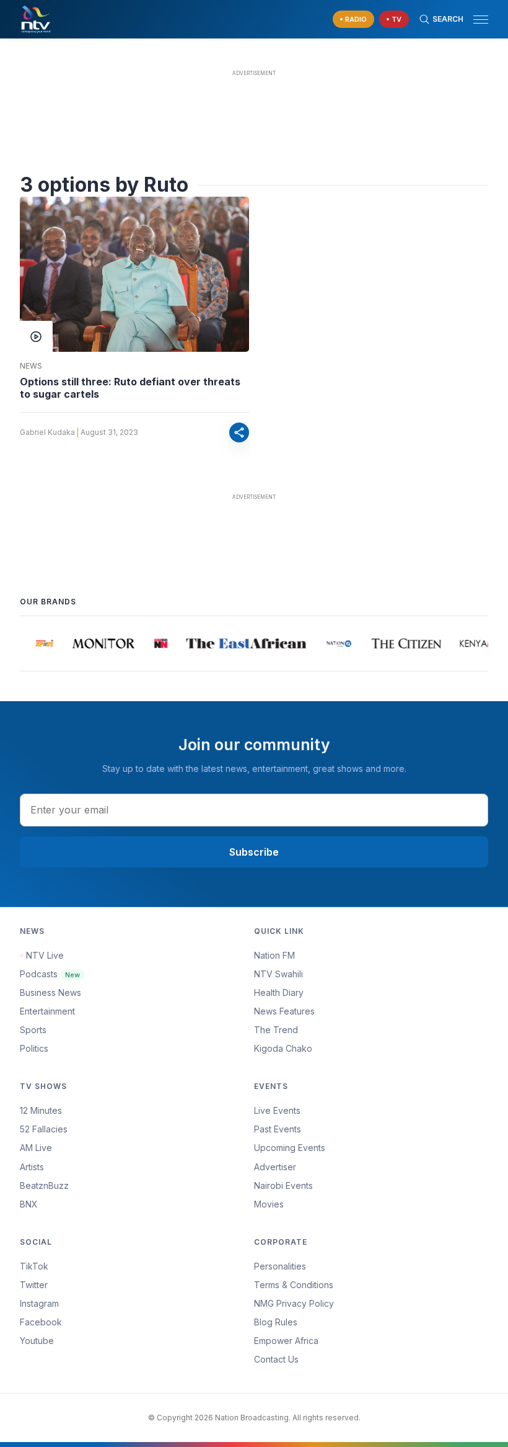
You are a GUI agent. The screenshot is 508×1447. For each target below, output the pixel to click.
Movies (269, 1204)
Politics (34, 1048)
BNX (29, 1204)
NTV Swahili (278, 974)
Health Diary (279, 992)
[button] (475, 19)
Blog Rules (275, 1322)
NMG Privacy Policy (294, 1303)
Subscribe (254, 852)
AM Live (36, 1147)
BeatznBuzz (44, 1185)
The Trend (276, 1029)
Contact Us (276, 1359)
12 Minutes (41, 1110)
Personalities (280, 1266)
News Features (284, 1011)
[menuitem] (371, 1186)
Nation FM (274, 955)
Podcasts (50, 974)
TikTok (34, 1266)
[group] (41, 643)
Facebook (41, 1322)
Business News (50, 992)
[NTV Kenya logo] (35, 19)
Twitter (34, 1284)
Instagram (39, 1303)
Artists (32, 1167)
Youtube (37, 1340)
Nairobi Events (283, 1185)
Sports (33, 1029)
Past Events (277, 1129)
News (31, 366)
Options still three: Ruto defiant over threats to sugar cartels (130, 387)
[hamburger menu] (480, 19)
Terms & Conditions (293, 1284)
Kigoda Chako (283, 1048)
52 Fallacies (44, 1129)
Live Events (277, 1110)
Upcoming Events (289, 1147)
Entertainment (47, 1011)
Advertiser (275, 1167)
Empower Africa (286, 1340)
